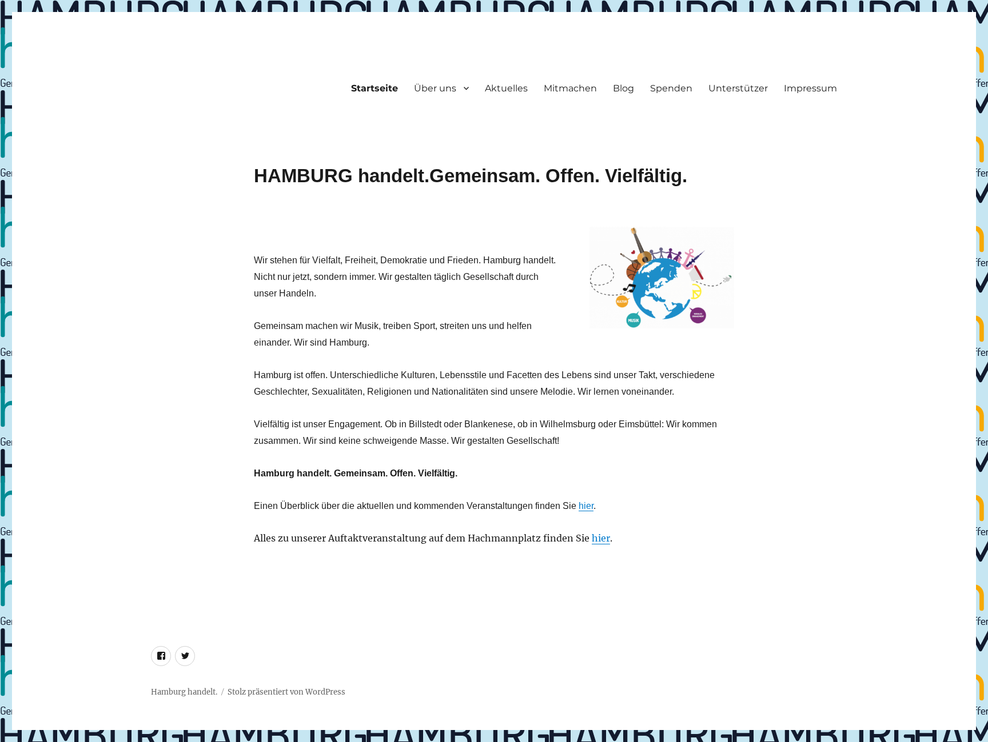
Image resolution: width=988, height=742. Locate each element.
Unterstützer (738, 88)
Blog (623, 88)
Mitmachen (570, 88)
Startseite (374, 88)
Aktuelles (506, 88)
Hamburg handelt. (184, 692)
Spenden (671, 88)
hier (586, 506)
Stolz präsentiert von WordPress (286, 692)
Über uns (435, 88)
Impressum (810, 88)
